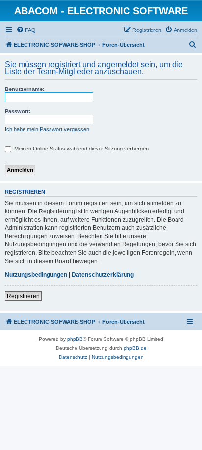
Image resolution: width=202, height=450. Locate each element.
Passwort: (18, 111)
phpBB (75, 339)
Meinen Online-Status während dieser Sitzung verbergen (81, 148)
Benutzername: (25, 89)
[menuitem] (26, 30)
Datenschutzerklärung (103, 274)
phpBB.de (135, 348)
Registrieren (23, 296)
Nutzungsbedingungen (36, 274)
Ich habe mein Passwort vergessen (47, 129)
